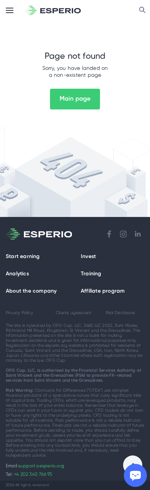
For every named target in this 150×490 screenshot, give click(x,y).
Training (91, 274)
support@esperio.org (41, 466)
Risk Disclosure (120, 313)
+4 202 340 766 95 (33, 474)
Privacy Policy (19, 313)
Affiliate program (103, 291)
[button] (45, 257)
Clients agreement (74, 313)
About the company (31, 291)
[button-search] (142, 10)
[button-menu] (9, 10)
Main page (75, 99)
